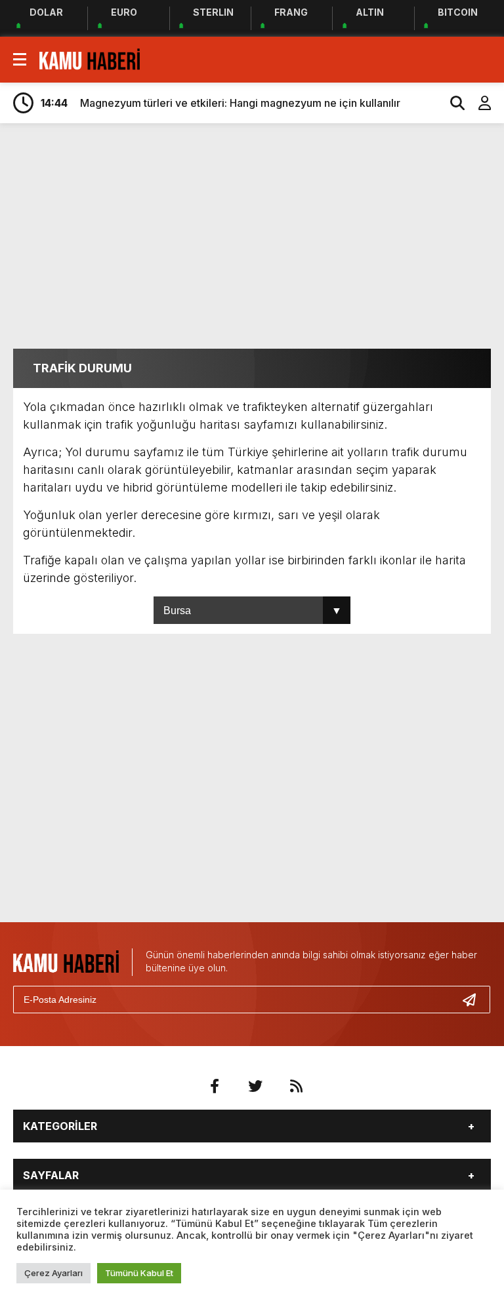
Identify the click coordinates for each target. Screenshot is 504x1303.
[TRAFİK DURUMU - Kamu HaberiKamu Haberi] (89, 58)
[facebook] (214, 1086)
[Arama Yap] (451, 102)
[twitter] (255, 1086)
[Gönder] (474, 999)
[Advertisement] (258, 234)
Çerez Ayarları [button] (53, 1273)
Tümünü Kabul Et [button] (139, 1273)
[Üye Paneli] (478, 102)
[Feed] (296, 1086)
